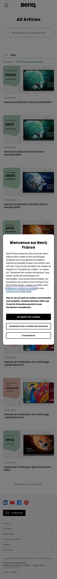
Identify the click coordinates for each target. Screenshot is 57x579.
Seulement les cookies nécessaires (28, 326)
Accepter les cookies (28, 316)
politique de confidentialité (18, 291)
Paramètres (28, 335)
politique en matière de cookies (21, 288)
